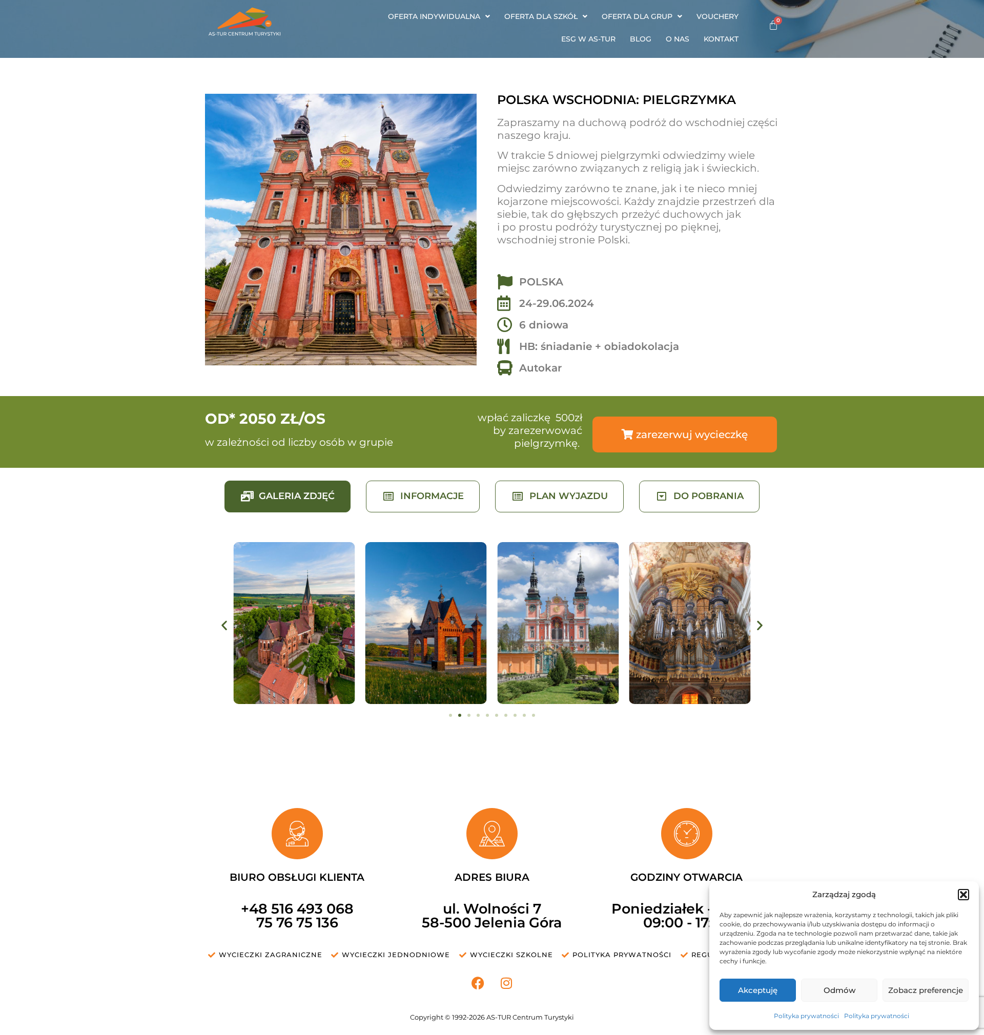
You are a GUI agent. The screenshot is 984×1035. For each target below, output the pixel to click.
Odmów (839, 990)
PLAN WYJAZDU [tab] (568, 496)
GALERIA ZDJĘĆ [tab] (297, 496)
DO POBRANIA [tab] (708, 496)
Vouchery (717, 16)
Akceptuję (757, 990)
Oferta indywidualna (434, 16)
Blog (640, 39)
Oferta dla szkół (541, 16)
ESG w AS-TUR (588, 39)
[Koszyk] (773, 25)
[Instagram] (506, 983)
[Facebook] (478, 983)
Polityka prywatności (806, 1016)
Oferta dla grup (637, 16)
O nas (677, 39)
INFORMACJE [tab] (432, 496)
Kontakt (721, 39)
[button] (963, 894)
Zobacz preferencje (925, 990)
